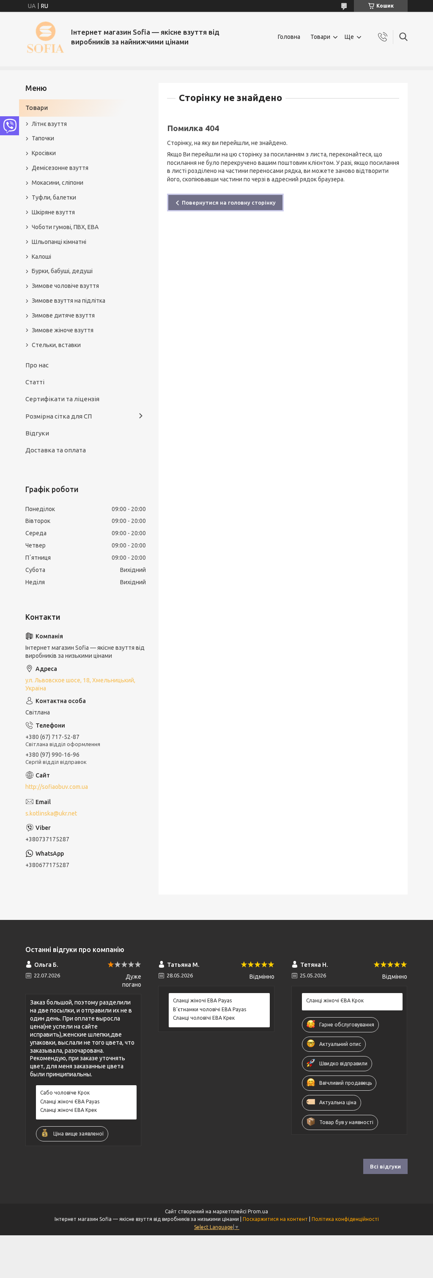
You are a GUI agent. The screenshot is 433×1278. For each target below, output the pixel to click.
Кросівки (44, 153)
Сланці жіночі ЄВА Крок (335, 1000)
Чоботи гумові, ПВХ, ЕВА (65, 227)
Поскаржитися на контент (275, 1219)
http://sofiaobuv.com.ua (56, 786)
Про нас (37, 365)
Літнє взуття (49, 123)
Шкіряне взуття (53, 212)
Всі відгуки (385, 1166)
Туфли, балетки (54, 197)
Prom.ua (258, 1211)
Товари (320, 36)
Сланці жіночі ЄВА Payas (69, 1101)
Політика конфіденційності (345, 1219)
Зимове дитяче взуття (63, 315)
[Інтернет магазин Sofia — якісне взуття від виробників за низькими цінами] (45, 37)
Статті (34, 382)
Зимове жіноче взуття (62, 330)
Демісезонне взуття (60, 167)
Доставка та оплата (55, 450)
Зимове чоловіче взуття (65, 285)
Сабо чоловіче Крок (65, 1092)
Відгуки (37, 433)
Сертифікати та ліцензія (62, 398)
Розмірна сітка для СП (58, 416)
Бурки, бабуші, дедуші (62, 271)
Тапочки (43, 138)
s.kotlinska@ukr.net (51, 813)
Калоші (41, 256)
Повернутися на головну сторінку (229, 202)
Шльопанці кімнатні (59, 241)
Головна (289, 36)
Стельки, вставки (56, 345)
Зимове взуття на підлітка (68, 300)
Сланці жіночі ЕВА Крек (68, 1110)
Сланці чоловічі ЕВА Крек (204, 1018)
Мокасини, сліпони (57, 182)
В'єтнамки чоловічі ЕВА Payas (209, 1009)
